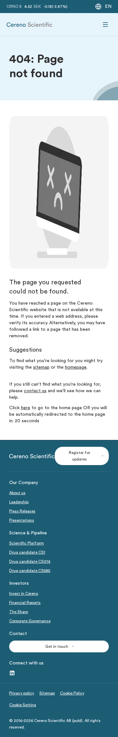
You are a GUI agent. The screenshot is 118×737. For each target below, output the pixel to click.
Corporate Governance (29, 621)
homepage (76, 367)
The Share (18, 612)
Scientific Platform (26, 543)
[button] (82, 456)
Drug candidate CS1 (27, 552)
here (25, 408)
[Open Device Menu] (105, 25)
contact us (35, 391)
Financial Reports (25, 603)
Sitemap (47, 693)
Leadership (19, 502)
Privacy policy (21, 693)
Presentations (21, 520)
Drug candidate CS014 (29, 561)
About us (17, 493)
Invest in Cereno (23, 593)
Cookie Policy (72, 693)
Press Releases (22, 511)
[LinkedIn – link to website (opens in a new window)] (12, 673)
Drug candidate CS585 (29, 571)
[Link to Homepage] (29, 24)
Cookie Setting (22, 705)
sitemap (41, 367)
